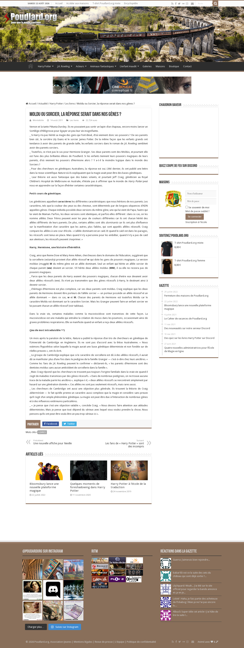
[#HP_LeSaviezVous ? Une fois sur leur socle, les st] (73, 590)
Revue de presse (104, 641)
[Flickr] (183, 3)
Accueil (59, 3)
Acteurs (80, 66)
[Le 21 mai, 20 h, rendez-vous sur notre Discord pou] (53, 611)
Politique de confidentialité (141, 641)
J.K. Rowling (63, 66)
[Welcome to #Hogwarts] (32, 569)
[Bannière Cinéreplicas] (122, 84)
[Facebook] (176, 3)
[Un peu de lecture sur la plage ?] (53, 569)
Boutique (174, 66)
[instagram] (187, 3)
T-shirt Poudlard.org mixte (106, 3)
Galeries (147, 66)
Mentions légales (83, 641)
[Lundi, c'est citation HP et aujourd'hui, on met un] (32, 611)
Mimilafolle (38, 120)
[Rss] (172, 3)
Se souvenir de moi (198, 207)
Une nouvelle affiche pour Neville (52, 442)
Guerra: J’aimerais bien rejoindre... (191, 559)
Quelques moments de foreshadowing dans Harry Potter (87, 487)
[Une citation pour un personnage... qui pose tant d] (32, 590)
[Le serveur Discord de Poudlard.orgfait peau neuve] (53, 590)
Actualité (43, 103)
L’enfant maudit (128, 66)
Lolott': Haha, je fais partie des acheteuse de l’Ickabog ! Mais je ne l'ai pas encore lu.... (195, 602)
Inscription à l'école (196, 222)
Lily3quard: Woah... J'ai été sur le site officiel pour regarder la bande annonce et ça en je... (195, 589)
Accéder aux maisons (77, 3)
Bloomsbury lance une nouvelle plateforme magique (44, 487)
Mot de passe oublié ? (197, 211)
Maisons (160, 66)
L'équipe (119, 641)
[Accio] (215, 3)
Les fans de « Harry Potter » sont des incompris (124, 443)
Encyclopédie (131, 3)
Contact (187, 66)
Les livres (70, 103)
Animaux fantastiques (102, 66)
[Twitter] (179, 3)
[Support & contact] (192, 3)
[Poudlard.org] (31, 17)
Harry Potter (44, 66)
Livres (42, 432)
